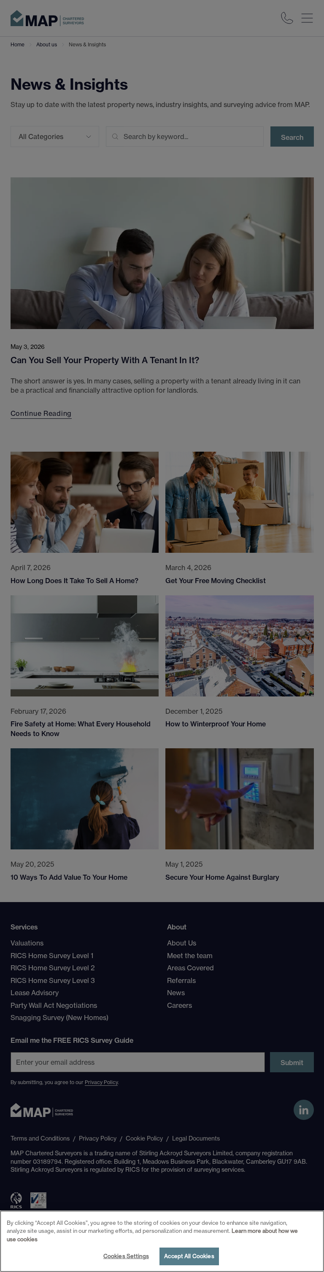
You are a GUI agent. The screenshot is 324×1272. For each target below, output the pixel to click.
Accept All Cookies (189, 1256)
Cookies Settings (126, 1256)
